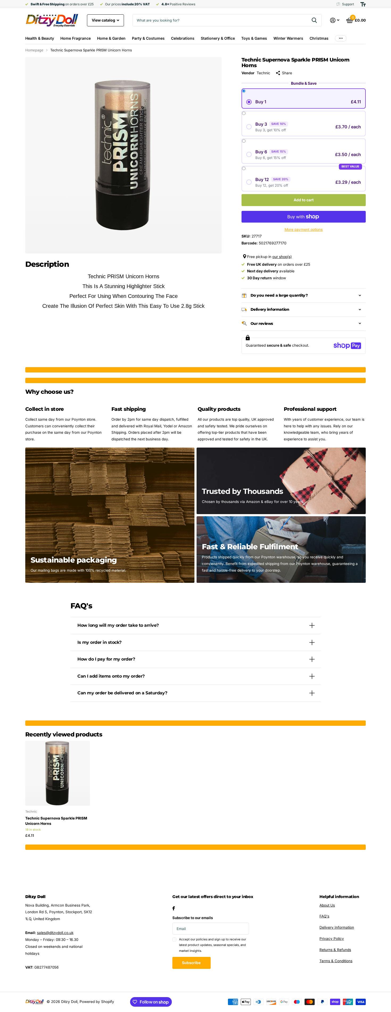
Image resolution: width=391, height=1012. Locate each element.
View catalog (104, 20)
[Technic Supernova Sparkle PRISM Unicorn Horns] (57, 773)
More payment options (304, 229)
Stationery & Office (218, 38)
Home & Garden (111, 38)
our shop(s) (282, 257)
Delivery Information (336, 927)
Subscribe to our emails (192, 918)
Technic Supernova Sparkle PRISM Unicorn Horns (56, 821)
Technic (263, 73)
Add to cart (304, 200)
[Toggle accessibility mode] (363, 4)
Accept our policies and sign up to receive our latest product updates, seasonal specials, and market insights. (212, 945)
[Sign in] (335, 20)
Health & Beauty (39, 38)
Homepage (34, 50)
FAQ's (324, 916)
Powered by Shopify (97, 1001)
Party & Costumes (148, 38)
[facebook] (173, 908)
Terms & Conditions (335, 961)
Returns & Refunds (335, 950)
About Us (327, 905)
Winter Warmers (288, 38)
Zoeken (314, 20)
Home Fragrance (75, 38)
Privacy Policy (331, 938)
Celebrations (182, 38)
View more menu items (341, 38)
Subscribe (191, 962)
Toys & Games (254, 38)
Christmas (319, 38)
